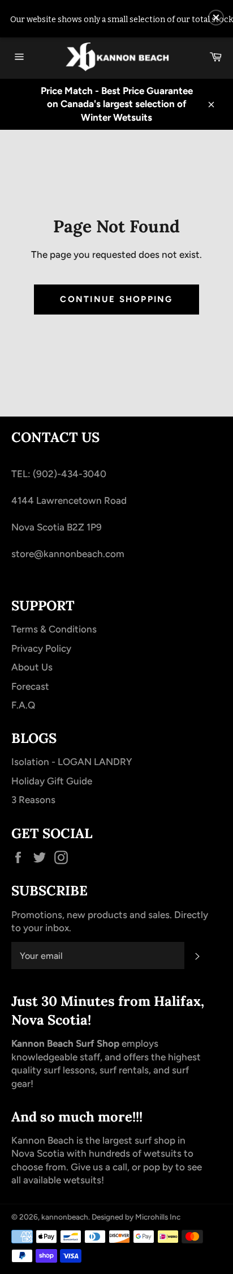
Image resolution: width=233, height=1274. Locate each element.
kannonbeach (64, 1216)
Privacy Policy (41, 648)
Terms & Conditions (54, 629)
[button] (216, 17)
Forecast (30, 686)
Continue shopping (116, 299)
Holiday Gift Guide (51, 781)
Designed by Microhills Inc (136, 1216)
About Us (32, 667)
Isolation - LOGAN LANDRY (71, 761)
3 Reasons (33, 799)
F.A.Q (23, 705)
